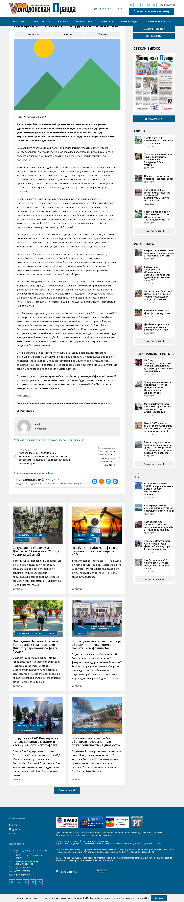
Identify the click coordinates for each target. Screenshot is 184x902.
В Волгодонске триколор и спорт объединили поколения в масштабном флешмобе (97, 644)
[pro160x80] (91, 822)
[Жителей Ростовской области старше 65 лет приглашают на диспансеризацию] (138, 406)
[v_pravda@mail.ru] (11, 875)
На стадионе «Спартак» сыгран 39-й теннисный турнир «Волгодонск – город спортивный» (158, 295)
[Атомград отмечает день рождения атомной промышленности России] (138, 507)
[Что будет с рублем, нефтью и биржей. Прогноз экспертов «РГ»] (97, 525)
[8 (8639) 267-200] (11, 871)
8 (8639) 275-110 (22, 867)
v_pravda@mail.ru (22, 874)
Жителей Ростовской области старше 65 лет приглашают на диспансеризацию (157, 407)
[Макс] (154, 5)
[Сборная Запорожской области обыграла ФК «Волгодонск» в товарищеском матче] (138, 214)
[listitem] (94, 481)
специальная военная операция (66, 440)
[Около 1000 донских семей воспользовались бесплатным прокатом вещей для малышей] (138, 425)
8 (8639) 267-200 (22, 871)
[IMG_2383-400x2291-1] (117, 822)
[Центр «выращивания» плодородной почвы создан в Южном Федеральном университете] (138, 384)
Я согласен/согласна (93, 898)
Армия (20, 440)
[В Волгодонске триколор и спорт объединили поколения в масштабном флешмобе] (97, 618)
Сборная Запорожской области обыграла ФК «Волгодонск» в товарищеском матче (157, 215)
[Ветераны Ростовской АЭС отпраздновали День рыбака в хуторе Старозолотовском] (138, 543)
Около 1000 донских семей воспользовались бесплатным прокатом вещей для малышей (158, 427)
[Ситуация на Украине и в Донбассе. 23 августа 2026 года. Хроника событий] (38, 525)
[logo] (42, 8)
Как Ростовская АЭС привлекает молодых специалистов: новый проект (156, 564)
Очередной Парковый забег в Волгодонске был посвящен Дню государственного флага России (35, 646)
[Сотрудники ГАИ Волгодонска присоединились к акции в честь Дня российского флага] (38, 715)
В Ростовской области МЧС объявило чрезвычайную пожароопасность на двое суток (96, 741)
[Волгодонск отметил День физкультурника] (138, 312)
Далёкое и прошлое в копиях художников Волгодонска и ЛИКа (156, 327)
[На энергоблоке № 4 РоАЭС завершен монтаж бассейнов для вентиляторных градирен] (138, 485)
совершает (59, 325)
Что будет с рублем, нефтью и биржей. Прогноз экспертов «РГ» (95, 551)
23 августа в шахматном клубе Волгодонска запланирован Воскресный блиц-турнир (158, 160)
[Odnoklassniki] (142, 5)
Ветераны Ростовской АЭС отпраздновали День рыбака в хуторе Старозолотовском (157, 544)
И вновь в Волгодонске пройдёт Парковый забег (158, 177)
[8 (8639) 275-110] (11, 867)
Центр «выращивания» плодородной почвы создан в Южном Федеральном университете (157, 387)
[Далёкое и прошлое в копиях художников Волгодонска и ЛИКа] (138, 326)
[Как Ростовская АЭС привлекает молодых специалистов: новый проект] (138, 562)
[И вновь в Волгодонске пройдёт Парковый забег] (138, 178)
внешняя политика (35, 440)
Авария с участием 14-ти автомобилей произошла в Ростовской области (159, 253)
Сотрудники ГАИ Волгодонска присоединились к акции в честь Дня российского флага (36, 741)
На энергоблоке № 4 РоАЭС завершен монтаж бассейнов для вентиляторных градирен (158, 489)
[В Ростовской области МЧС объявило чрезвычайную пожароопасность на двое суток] (97, 715)
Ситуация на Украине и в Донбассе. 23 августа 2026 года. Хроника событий (36, 551)
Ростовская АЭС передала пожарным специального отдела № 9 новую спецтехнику (158, 525)
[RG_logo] (137, 822)
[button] (25, 21)
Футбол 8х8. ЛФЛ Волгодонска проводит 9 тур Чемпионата (158, 140)
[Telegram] (131, 5)
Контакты (14, 825)
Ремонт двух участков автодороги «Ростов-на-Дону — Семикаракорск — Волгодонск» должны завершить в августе (158, 447)
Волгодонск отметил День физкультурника (157, 312)
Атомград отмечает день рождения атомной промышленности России (159, 508)
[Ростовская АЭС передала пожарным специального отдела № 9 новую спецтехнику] (138, 524)
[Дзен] (148, 5)
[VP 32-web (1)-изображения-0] (154, 82)
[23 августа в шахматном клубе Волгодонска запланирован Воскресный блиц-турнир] (138, 156)
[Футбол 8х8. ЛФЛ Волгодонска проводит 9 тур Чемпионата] (138, 140)
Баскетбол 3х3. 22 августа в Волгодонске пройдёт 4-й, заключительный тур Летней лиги (157, 195)
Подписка (14, 829)
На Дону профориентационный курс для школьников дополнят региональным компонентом (158, 366)
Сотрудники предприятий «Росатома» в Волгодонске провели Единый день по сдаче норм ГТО (157, 273)
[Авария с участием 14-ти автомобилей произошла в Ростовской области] (138, 252)
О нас (12, 833)
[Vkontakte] (137, 5)
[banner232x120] (67, 822)
